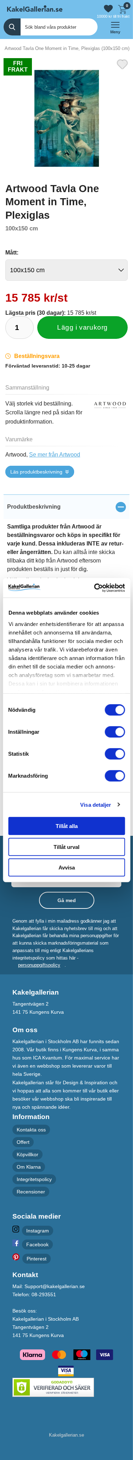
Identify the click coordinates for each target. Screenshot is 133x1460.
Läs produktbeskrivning (36, 472)
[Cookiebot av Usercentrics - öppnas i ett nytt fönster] (95, 587)
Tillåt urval (66, 847)
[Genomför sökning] (12, 26)
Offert (23, 1142)
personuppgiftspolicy (39, 965)
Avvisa (67, 868)
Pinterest (36, 1259)
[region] (66, 506)
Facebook (37, 1244)
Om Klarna (29, 1167)
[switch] (115, 732)
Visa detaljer (95, 804)
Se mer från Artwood (54, 455)
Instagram (37, 1230)
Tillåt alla (67, 826)
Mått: (11, 253)
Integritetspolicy (34, 1179)
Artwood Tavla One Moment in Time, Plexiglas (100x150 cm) (67, 48)
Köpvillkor (27, 1154)
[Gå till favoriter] (108, 8)
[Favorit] (122, 63)
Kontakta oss (31, 1129)
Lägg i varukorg (82, 327)
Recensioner (31, 1192)
